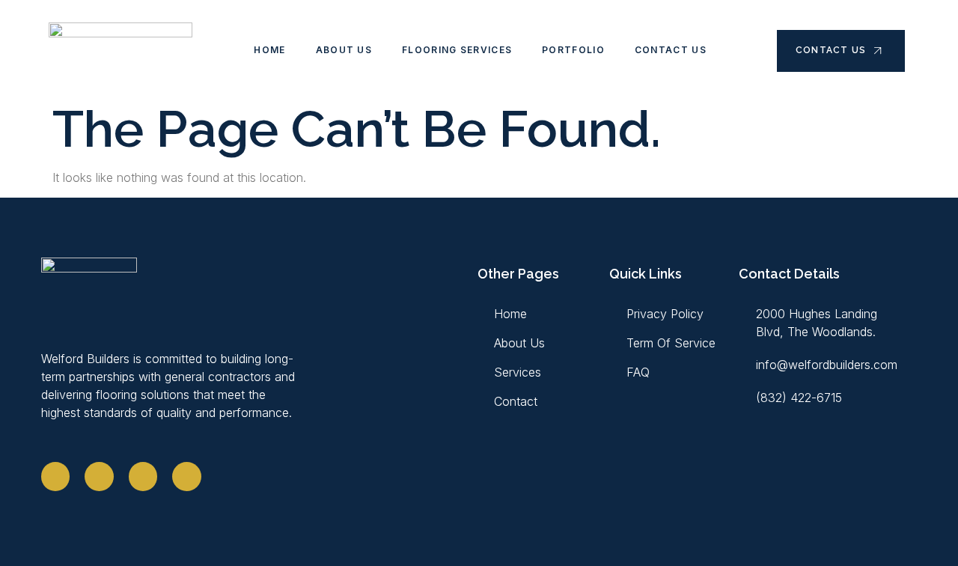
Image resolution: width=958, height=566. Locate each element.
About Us (344, 49)
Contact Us (671, 49)
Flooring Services (457, 49)
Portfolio (573, 49)
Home (269, 49)
